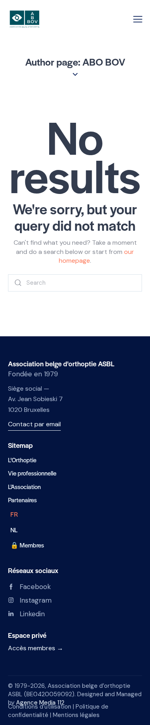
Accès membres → (35, 648)
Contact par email (34, 424)
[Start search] (18, 283)
